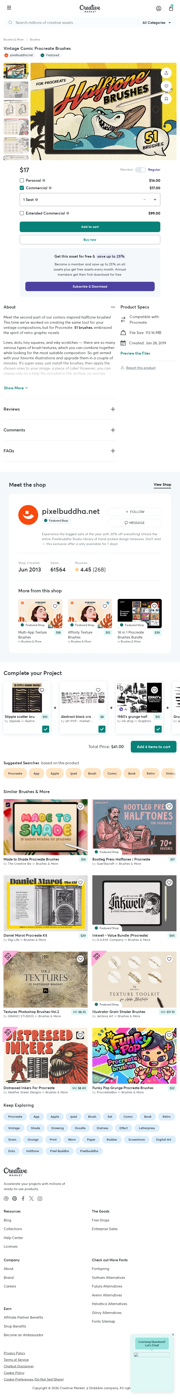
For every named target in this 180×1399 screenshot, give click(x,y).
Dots (11, 1151)
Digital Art (163, 1140)
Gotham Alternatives (108, 1277)
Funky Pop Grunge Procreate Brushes (123, 1088)
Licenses (11, 1246)
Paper (91, 1140)
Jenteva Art (105, 1016)
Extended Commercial (45, 213)
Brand (9, 1277)
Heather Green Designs (24, 1093)
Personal (33, 180)
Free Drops (100, 1220)
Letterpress (147, 1128)
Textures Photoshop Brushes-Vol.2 (31, 1011)
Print (53, 1140)
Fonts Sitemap (103, 1321)
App (36, 1117)
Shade (35, 1128)
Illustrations (33, 721)
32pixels (14, 721)
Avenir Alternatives (107, 1295)
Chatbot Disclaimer (19, 1366)
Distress (102, 1128)
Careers (10, 1286)
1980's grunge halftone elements (143, 716)
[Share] (166, 72)
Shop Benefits (15, 1326)
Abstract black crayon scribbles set (89, 716)
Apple (55, 1117)
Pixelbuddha (89, 1151)
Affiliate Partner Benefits (23, 1317)
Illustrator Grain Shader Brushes (118, 1011)
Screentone (136, 1140)
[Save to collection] (166, 98)
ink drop (128, 721)
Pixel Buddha (59, 1151)
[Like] (166, 85)
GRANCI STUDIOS (21, 1016)
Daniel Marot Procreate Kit (25, 935)
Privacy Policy (14, 1353)
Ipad (73, 1117)
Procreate (15, 1117)
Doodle (80, 1128)
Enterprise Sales (105, 1229)
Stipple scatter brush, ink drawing (32, 716)
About (8, 1268)
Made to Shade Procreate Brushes (31, 859)
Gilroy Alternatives (107, 1312)
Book (147, 1117)
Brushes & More (14, 39)
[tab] (16, 71)
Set (110, 1117)
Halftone (32, 1151)
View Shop (162, 484)
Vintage (14, 1128)
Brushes (35, 39)
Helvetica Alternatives (109, 1304)
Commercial (36, 188)
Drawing (57, 1128)
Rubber (112, 1140)
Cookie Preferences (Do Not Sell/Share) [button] (34, 1379)
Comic (128, 1117)
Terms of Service (16, 1360)
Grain (12, 1140)
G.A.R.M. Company (110, 940)
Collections (13, 1229)
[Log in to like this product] (55, 606)
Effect (124, 1128)
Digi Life (13, 940)
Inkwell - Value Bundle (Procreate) (120, 935)
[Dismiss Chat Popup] (173, 1334)
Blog (7, 1220)
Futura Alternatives (107, 1286)
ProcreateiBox (107, 1093)
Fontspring (100, 1268)
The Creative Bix (19, 864)
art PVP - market (77, 721)
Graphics (144, 721)
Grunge (33, 1140)
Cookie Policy (14, 1373)
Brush (92, 1117)
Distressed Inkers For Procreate (29, 1088)
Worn (72, 1140)
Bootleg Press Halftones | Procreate (121, 859)
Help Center (13, 1238)
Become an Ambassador (23, 1335)
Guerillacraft (105, 864)
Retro (167, 1117)
